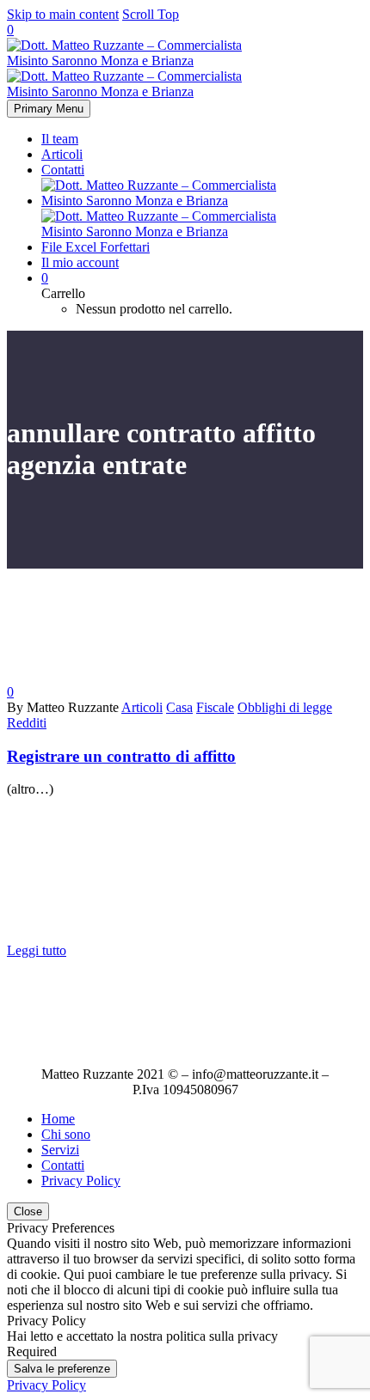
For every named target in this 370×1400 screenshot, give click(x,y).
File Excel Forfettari (95, 247)
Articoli (62, 154)
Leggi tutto (36, 950)
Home (58, 1118)
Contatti (62, 169)
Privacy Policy (80, 1180)
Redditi (26, 722)
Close (28, 1211)
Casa (179, 707)
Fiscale (215, 707)
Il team (59, 138)
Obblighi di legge (284, 707)
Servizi (60, 1149)
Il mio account (80, 262)
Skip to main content (63, 14)
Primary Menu (48, 108)
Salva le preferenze (62, 1368)
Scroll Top (150, 14)
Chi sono (65, 1134)
